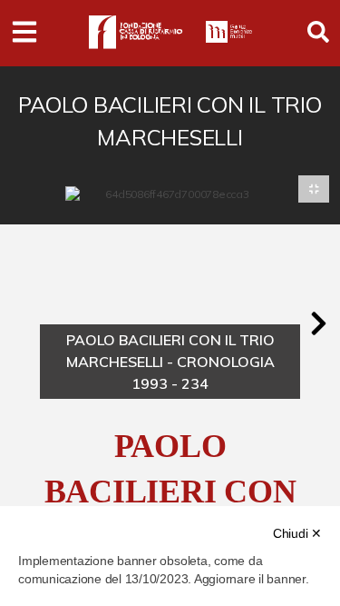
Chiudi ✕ (297, 533)
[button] (318, 323)
